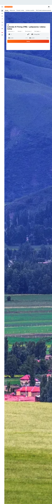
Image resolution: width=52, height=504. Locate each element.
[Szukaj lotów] (2, 10)
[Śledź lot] (2, 25)
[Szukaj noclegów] (2, 13)
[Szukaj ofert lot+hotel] (2, 18)
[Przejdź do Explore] (2, 22)
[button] (2, 6)
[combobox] (28, 31)
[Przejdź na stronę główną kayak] (8, 7)
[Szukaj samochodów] (2, 16)
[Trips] (2, 28)
